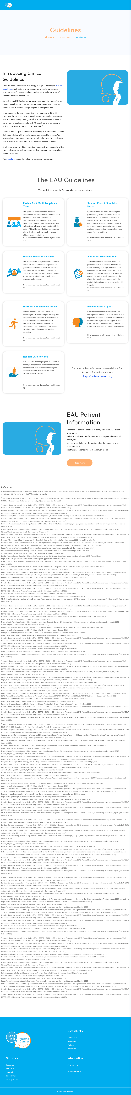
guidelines (10, 159)
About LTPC (65, 37)
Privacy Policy (74, 1071)
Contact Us (73, 1065)
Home (51, 37)
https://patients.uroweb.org (97, 376)
